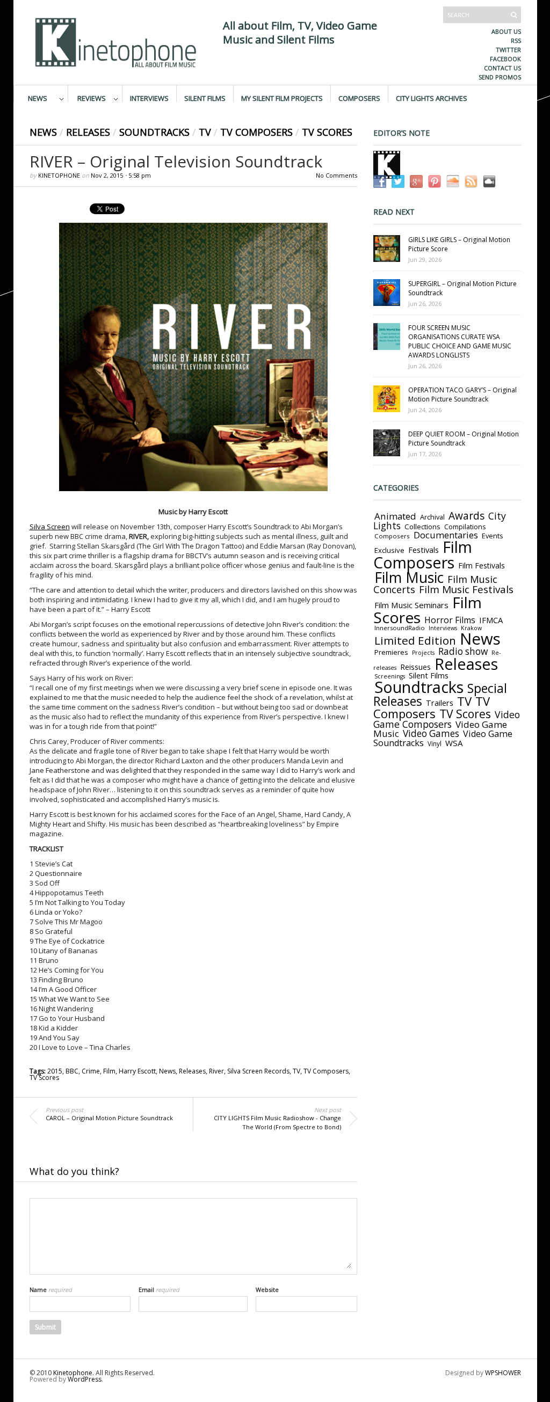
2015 (54, 1071)
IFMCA (491, 620)
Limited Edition (415, 640)
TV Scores (327, 132)
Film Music (409, 577)
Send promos (500, 77)
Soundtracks (154, 132)
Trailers (439, 702)
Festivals (423, 549)
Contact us (502, 68)
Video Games (431, 733)
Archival (432, 517)
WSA (454, 742)
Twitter (508, 50)
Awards (466, 516)
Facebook (505, 59)
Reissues (415, 667)
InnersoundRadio (399, 628)
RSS (516, 40)
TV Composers (256, 132)
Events (492, 536)
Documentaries (446, 535)
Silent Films (205, 97)
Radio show (463, 651)
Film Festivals (481, 565)
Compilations (465, 526)
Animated (395, 516)
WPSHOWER (503, 1372)
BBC (72, 1071)
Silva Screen (50, 526)
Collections (422, 526)
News (37, 97)
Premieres (391, 652)
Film (109, 1071)
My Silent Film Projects (282, 97)
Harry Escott (137, 1071)
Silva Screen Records (258, 1071)
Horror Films (449, 620)
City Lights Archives (431, 97)
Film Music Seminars (411, 605)
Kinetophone (59, 175)
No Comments (336, 175)
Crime (91, 1071)
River (216, 1071)
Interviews (149, 97)
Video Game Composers (446, 719)
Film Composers (422, 554)
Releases (88, 132)
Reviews (91, 97)
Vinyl (435, 743)
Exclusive (389, 550)
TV (205, 132)
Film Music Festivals (466, 589)
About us (506, 31)
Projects (423, 652)
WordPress (85, 1379)
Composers (359, 97)
